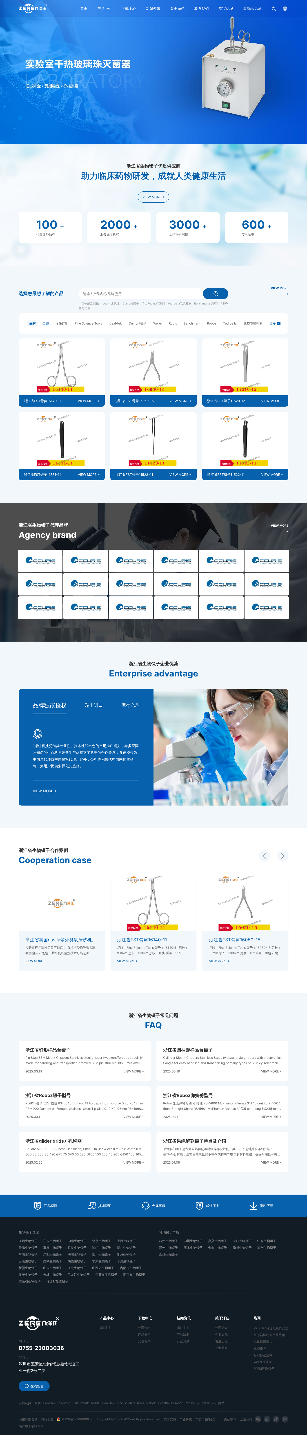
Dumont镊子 (130, 303)
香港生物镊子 (77, 1247)
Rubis (173, 323)
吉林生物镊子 (52, 1274)
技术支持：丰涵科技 (178, 1419)
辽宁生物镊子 (28, 1274)
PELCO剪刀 (262, 1349)
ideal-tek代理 (111, 303)
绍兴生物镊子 (266, 1241)
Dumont (176, 1403)
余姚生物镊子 (168, 1254)
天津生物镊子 (28, 1247)
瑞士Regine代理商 (153, 303)
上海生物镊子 (126, 1241)
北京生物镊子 (101, 1241)
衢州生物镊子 (242, 1247)
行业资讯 (183, 1341)
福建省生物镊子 (57, 1281)
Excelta (163, 1403)
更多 (273, 323)
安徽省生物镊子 (30, 1281)
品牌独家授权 (50, 705)
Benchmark (192, 323)
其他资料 (144, 1341)
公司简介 (221, 1328)
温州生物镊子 (168, 1247)
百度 (37, 1403)
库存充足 (130, 705)
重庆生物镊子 (52, 1247)
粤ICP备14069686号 (77, 1419)
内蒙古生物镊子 (131, 1268)
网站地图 (47, 1419)
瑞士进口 (94, 705)
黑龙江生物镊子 (79, 1274)
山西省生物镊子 (103, 1268)
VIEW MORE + (153, 197)
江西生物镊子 (28, 1241)
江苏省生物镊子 (106, 1274)
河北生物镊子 (77, 1268)
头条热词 (230, 1419)
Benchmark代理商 (206, 303)
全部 (45, 323)
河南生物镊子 (28, 1254)
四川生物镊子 (101, 1254)
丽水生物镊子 (193, 1247)
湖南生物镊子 (77, 1241)
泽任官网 (203, 1403)
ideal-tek (115, 323)
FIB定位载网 (262, 1363)
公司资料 (144, 1328)
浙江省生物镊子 (134, 1274)
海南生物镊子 (77, 1254)
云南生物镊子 (28, 1261)
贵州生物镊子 (126, 1254)
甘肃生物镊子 (101, 1261)
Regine (190, 1403)
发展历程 (221, 1341)
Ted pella (230, 323)
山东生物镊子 (52, 1268)
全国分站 (246, 1419)
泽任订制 (62, 323)
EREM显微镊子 (264, 1343)
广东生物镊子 (52, 1241)
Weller (157, 323)
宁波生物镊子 (242, 1241)
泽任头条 (183, 1328)
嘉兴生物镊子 (217, 1241)
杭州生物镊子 (168, 1241)
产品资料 (144, 1334)
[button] (264, 856)
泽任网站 (218, 1403)
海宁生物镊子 (266, 1247)
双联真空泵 (261, 1356)
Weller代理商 (263, 1336)
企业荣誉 (221, 1348)
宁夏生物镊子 (126, 1261)
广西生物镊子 (52, 1254)
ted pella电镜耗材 (179, 303)
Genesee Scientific (56, 1403)
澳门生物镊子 (101, 1247)
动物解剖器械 (90, 303)
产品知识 (183, 1334)
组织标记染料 (263, 1329)
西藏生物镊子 (52, 1261)
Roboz (211, 323)
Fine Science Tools (88, 323)
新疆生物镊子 (28, 1268)
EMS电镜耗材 (253, 323)
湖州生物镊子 (193, 1241)
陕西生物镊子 (77, 1261)
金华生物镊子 (217, 1247)
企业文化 (221, 1334)
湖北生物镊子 (126, 1247)
